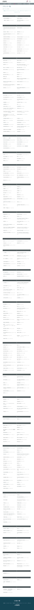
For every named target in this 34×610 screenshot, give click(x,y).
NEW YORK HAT (22, 351)
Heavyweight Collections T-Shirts (23, 219)
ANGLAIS (6, 40)
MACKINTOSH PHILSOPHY (23, 309)
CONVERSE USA (8, 126)
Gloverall (7, 192)
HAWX (5, 216)
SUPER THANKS (8, 484)
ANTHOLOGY (21, 40)
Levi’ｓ (6, 287)
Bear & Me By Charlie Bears (23, 65)
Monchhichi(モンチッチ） (9, 333)
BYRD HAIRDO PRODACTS (23, 88)
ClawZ (8, 120)
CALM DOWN (21, 97)
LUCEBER (20, 297)
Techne (5, 496)
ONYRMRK (21, 382)
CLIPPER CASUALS (23, 120)
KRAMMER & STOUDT (23, 276)
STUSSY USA (21, 472)
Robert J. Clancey (23, 435)
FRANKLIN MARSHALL (23, 178)
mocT (19, 330)
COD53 (6, 122)
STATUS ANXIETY (9, 470)
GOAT (19, 192)
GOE (6, 194)
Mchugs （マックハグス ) (23, 320)
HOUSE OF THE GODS (9, 232)
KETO (5, 276)
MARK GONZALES (22, 315)
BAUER (5, 64)
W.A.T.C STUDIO (9, 555)
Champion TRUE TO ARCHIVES (9, 109)
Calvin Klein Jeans (23, 100)
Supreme (6, 486)
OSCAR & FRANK (8, 390)
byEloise (6, 87)
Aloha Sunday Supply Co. (9, 34)
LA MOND (6, 282)
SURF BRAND (21, 486)
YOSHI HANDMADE (9, 582)
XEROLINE (6, 573)
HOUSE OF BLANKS (23, 230)
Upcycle (6, 532)
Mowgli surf (7, 335)
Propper (6, 411)
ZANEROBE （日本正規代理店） (9, 590)
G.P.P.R (7, 186)
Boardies (20, 72)
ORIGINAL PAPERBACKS (9, 388)
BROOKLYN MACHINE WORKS (23, 79)
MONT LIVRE (21, 332)
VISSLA (19, 548)
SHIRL (5, 459)
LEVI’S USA (20, 287)
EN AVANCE (21, 158)
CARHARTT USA (22, 102)
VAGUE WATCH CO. (8, 540)
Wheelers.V (21, 560)
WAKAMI (19, 554)
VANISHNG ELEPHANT (9, 544)
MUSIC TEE (8, 338)
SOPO (19, 463)
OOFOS (6, 384)
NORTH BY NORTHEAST (9, 366)
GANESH (20, 186)
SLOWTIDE (20, 461)
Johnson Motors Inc (9, 263)
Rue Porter (6, 441)
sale (14, 3)
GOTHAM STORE (22, 198)
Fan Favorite (22, 167)
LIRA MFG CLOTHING (9, 292)
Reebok (20, 429)
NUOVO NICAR (22, 368)
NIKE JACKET (22, 357)
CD (19, 104)
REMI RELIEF (7, 432)
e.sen (5, 154)
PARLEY (20, 399)
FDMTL (6, 171)
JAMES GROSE (8, 255)
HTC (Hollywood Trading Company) (23, 233)
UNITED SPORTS (23, 530)
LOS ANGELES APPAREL (23, 295)
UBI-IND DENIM (8, 528)
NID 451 (21, 353)
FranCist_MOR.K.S (7, 177)
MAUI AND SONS (8, 319)
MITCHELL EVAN (8, 328)
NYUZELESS (21, 370)
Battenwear (20, 62)
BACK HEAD (7, 60)
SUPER (19, 482)
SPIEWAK (6, 465)
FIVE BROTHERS (8, 173)
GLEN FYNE (7, 190)
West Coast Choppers (9, 561)
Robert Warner (8, 437)
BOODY (19, 74)
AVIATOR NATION (9, 53)
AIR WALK (20, 31)
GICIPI (19, 188)
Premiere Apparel (22, 406)
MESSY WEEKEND (9, 322)
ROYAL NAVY (22, 439)
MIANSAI (20, 322)
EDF (20, 156)
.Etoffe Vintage (22, 18)
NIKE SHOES (7, 355)
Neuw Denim (21, 349)
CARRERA (6, 104)
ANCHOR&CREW (22, 38)
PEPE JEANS (21, 403)
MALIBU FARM (7, 313)
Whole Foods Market (8, 563)
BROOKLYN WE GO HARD (9, 82)
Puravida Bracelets (23, 412)
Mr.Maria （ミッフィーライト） (23, 336)
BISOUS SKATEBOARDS (23, 70)
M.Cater (20, 304)
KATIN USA (20, 272)
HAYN (19, 216)
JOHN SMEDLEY (8, 261)
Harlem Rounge (22, 214)
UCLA (20, 528)
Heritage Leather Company (9, 225)
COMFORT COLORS (23, 124)
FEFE (19, 171)
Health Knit (7, 218)
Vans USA (19, 543)
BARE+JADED (22, 60)
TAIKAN (19, 494)
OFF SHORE (6, 379)
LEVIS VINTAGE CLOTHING (9, 290)
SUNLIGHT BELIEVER (23, 478)
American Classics (23, 36)
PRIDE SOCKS (8, 408)
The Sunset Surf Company (23, 500)
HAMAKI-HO (6, 214)
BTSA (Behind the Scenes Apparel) (9, 85)
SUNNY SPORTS (8, 480)
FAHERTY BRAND (8, 167)
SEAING (20, 452)
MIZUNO (5, 330)
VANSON (6, 546)
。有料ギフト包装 (8, 20)
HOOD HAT (7, 230)
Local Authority (9, 294)
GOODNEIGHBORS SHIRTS (9, 199)
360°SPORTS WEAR (23, 21)
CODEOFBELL (21, 122)
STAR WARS (7, 467)
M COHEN (6, 304)
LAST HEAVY (7, 285)
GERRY (5, 188)
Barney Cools (7, 62)
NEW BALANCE (8, 351)
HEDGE (5, 221)
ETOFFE (5, 1)
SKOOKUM (20, 459)
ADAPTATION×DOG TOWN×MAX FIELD (9, 28)
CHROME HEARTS (8, 118)
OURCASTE (21, 390)
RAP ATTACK (21, 425)
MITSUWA (19, 328)
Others (5, 10)
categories (9, 3)
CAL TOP (20, 95)
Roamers (21, 432)
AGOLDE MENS (9, 31)
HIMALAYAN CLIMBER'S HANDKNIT (9, 228)
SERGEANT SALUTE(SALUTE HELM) (23, 454)
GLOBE (19, 190)
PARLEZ (5, 401)
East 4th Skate (23, 154)
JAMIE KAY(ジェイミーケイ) (23, 256)
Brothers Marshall (22, 81)
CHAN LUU (20, 108)
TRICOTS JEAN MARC (9, 509)
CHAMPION (20, 106)
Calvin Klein (7, 99)
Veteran (19, 546)
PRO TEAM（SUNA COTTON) (23, 409)
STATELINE (21, 467)
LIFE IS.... (20, 289)
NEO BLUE (6, 349)
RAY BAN (6, 427)
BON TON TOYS (8, 74)
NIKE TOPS (23, 360)
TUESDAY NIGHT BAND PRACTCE (9, 514)
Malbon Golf (21, 311)
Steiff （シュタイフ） (23, 470)
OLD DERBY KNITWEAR (23, 380)
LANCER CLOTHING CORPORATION (23, 283)
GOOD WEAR (7, 196)
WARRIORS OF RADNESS (9, 558)
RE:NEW (19, 427)
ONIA (5, 382)
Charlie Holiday (22, 114)
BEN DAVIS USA (21, 67)
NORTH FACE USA (23, 366)
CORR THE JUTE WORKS (7, 129)
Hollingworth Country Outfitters (23, 228)
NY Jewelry (8, 370)
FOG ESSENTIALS (22, 175)
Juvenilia (21, 265)
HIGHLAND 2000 (22, 224)
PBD (8, 404)
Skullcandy (7, 461)
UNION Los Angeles (7, 530)
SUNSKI (6, 482)
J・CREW (6, 252)
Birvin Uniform (8, 69)
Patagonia (20, 401)
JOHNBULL (20, 261)
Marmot (6, 317)
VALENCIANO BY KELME (23, 540)
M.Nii (5, 306)
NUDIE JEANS (8, 368)
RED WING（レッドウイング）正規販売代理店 (9, 430)
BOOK (5, 76)
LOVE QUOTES (7, 297)
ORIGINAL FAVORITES (23, 385)
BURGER (19, 84)
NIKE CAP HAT (7, 357)
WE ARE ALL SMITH (23, 558)
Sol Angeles (7, 463)
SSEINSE (19, 465)
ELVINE (6, 158)
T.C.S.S (9, 494)
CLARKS (20, 118)
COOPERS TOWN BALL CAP (23, 127)
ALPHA (20, 33)
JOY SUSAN (21, 263)
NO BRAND (20, 362)
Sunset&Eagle (22, 480)
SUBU (5, 474)
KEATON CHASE (22, 274)
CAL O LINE (7, 95)
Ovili (5, 392)
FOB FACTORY (23, 173)
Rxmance (20, 441)
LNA (19, 292)
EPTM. (5, 160)
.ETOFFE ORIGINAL (7, 18)
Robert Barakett (8, 434)
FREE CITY (7, 180)
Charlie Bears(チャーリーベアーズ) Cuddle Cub (9, 115)
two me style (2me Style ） (9, 519)
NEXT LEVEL (7, 353)
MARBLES (6, 315)
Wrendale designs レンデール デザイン (23, 566)
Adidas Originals (23, 27)
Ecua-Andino (8, 156)
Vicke (5, 548)
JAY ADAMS (8, 258)
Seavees (6, 454)
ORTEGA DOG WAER (23, 388)
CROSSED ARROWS (9, 131)
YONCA (19, 579)
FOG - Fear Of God (8, 175)
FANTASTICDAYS (9, 169)
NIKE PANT (7, 359)
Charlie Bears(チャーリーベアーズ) (23, 112)
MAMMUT (20, 313)
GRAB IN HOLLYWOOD (9, 202)
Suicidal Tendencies (23, 475)
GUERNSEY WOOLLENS (23, 205)
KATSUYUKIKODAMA (8, 274)
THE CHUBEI (5, 499)
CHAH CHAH (7, 106)
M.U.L (20, 306)
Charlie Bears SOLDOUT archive (9, 112)
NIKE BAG (20, 355)
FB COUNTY (21, 169)
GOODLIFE (20, 196)
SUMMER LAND (7, 477)
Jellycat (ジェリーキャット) (23, 259)
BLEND (5, 72)
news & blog (19, 3)
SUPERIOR (21, 484)
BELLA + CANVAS (8, 67)
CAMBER (6, 102)
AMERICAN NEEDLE (9, 38)
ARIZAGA (7, 42)
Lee (18, 285)
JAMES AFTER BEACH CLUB (23, 253)
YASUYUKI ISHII (8, 579)
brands (4, 3)
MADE (5, 311)
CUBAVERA (21, 131)
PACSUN (6, 399)
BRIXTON (6, 78)
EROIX (20, 160)
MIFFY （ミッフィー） (9, 325)
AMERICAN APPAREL (9, 36)
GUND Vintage (8, 207)
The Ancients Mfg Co (23, 497)
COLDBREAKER (8, 124)
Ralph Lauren (7, 425)
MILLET (19, 324)
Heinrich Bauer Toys (23, 222)
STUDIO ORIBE (8, 472)
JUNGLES (6, 265)
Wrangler (6, 565)
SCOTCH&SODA (8, 452)
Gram (5, 204)
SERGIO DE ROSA (8, 457)
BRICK (19, 76)
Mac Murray (6, 308)
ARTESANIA (21, 42)
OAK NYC (5, 376)
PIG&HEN (7, 406)
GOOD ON (20, 194)
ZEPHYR (19, 589)
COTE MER (20, 129)
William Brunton (22, 563)
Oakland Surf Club (23, 377)
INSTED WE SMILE (9, 245)
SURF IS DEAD (8, 488)
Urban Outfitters (23, 533)
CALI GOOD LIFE (8, 97)
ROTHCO (5, 439)
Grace (19, 201)
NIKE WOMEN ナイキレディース (9, 363)
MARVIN (20, 317)
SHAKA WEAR (21, 457)
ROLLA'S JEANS (22, 437)
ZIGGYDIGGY (7, 592)
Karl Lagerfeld (8, 272)
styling (24, 3)
